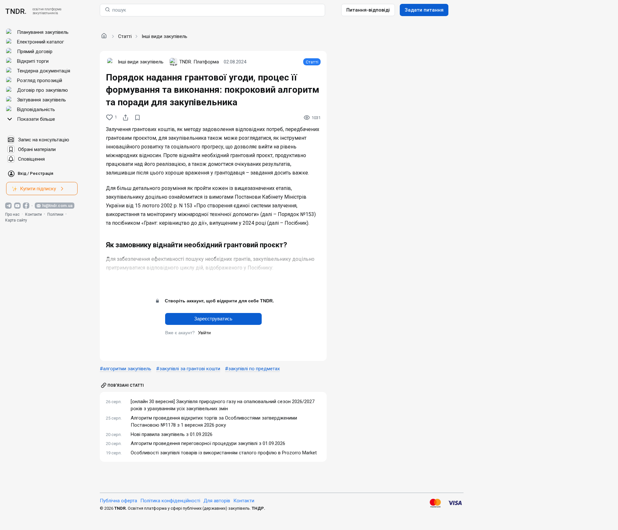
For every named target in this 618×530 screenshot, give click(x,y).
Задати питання (424, 10)
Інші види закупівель (164, 36)
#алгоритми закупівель (125, 369)
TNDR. (15, 11)
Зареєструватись (213, 318)
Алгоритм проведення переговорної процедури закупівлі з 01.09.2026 (208, 443)
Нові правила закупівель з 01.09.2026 (171, 434)
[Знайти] (107, 10)
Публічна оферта (118, 501)
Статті (125, 36)
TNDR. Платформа (199, 62)
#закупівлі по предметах (252, 369)
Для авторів (216, 501)
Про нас (12, 214)
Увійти (204, 332)
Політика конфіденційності (170, 501)
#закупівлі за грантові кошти (188, 369)
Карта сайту (16, 220)
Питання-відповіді (368, 10)
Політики (55, 214)
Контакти (33, 214)
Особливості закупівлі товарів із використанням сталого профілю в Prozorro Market (224, 453)
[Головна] (104, 36)
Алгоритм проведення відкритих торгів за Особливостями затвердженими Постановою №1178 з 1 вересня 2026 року (214, 421)
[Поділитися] (125, 117)
